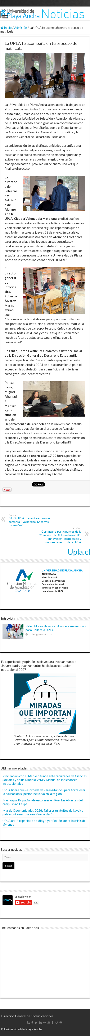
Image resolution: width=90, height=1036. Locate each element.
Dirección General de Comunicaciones (27, 1016)
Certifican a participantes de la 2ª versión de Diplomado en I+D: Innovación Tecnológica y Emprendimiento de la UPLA (60, 535)
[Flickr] (44, 1022)
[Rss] (28, 1022)
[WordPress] (61, 1022)
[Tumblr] (52, 1022)
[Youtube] (48, 1022)
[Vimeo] (56, 1022)
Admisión (20, 27)
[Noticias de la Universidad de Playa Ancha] (45, 13)
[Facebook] (32, 1022)
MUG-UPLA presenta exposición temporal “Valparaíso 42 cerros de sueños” (30, 520)
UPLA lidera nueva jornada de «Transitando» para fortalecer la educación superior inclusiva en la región (44, 792)
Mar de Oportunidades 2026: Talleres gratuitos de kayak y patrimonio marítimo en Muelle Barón (43, 812)
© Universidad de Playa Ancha (21, 1029)
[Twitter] (36, 1022)
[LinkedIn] (40, 1022)
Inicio (7, 27)
